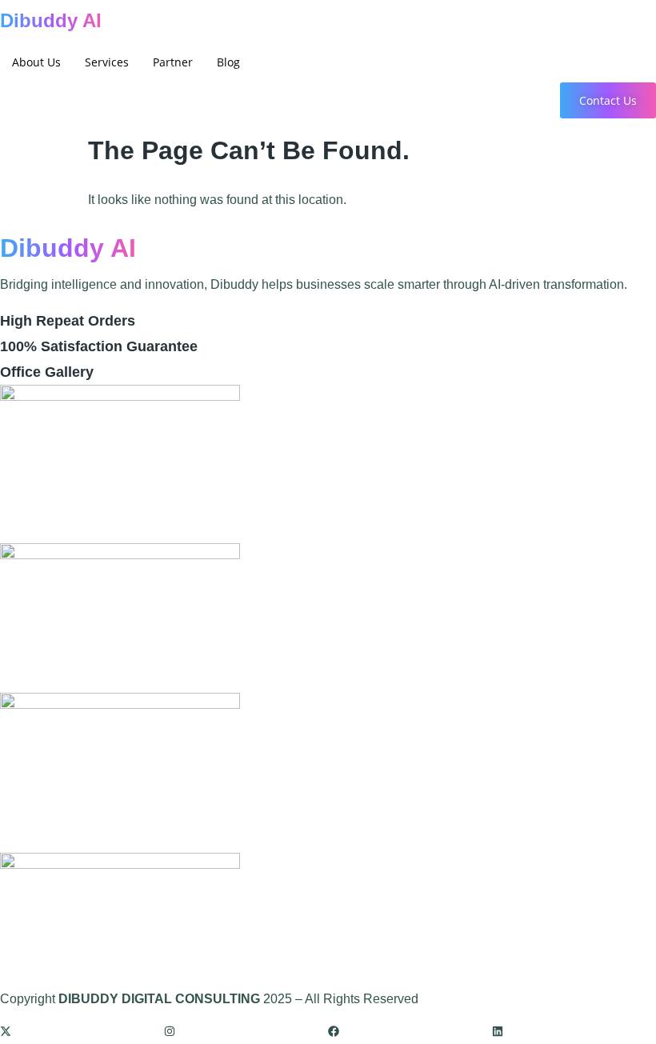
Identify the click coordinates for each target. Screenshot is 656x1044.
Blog (228, 62)
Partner (173, 62)
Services (107, 62)
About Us (36, 62)
